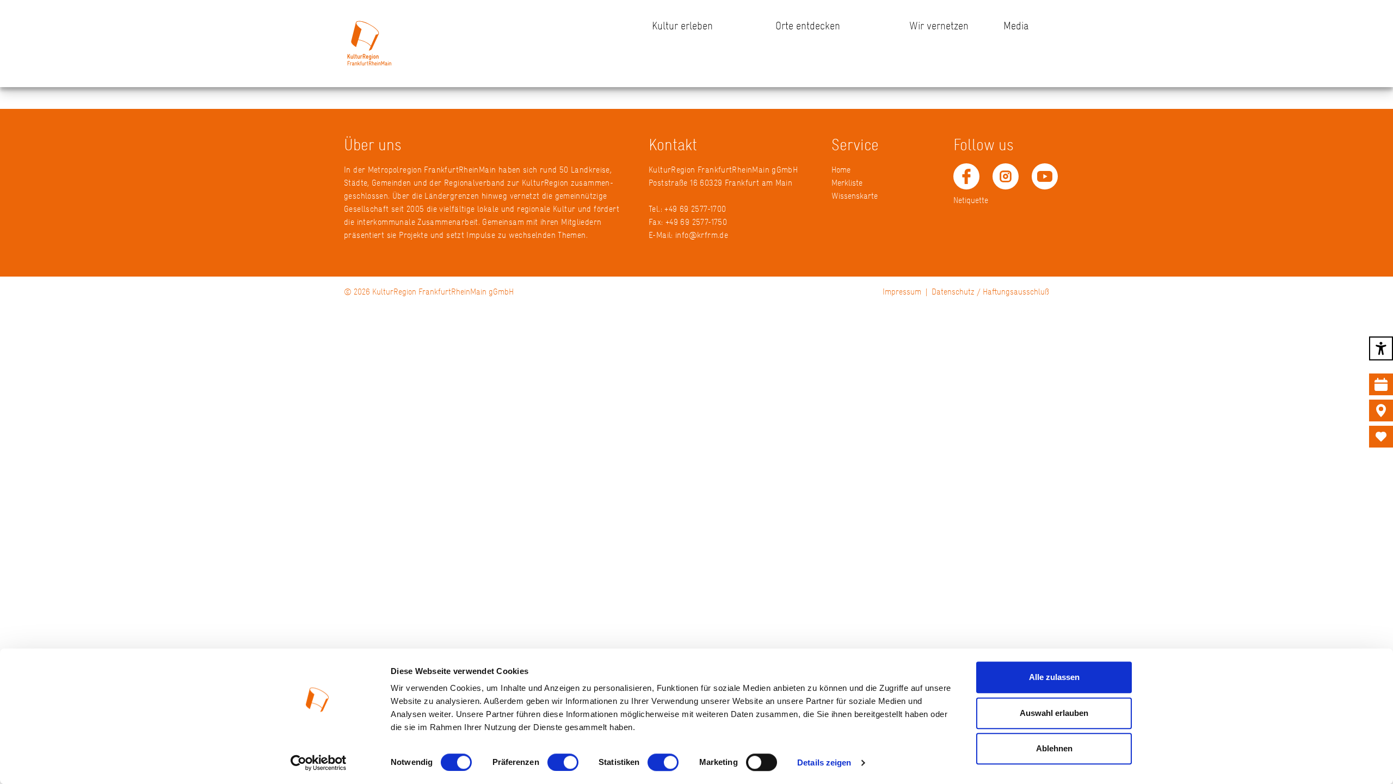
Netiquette (970, 200)
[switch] (562, 762)
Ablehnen (1054, 748)
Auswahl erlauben (1054, 713)
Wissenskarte (854, 195)
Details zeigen (824, 762)
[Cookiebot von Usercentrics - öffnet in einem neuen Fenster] (318, 763)
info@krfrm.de (701, 235)
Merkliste (846, 182)
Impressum (902, 291)
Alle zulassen (1054, 677)
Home (840, 169)
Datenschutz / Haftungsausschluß (990, 291)
